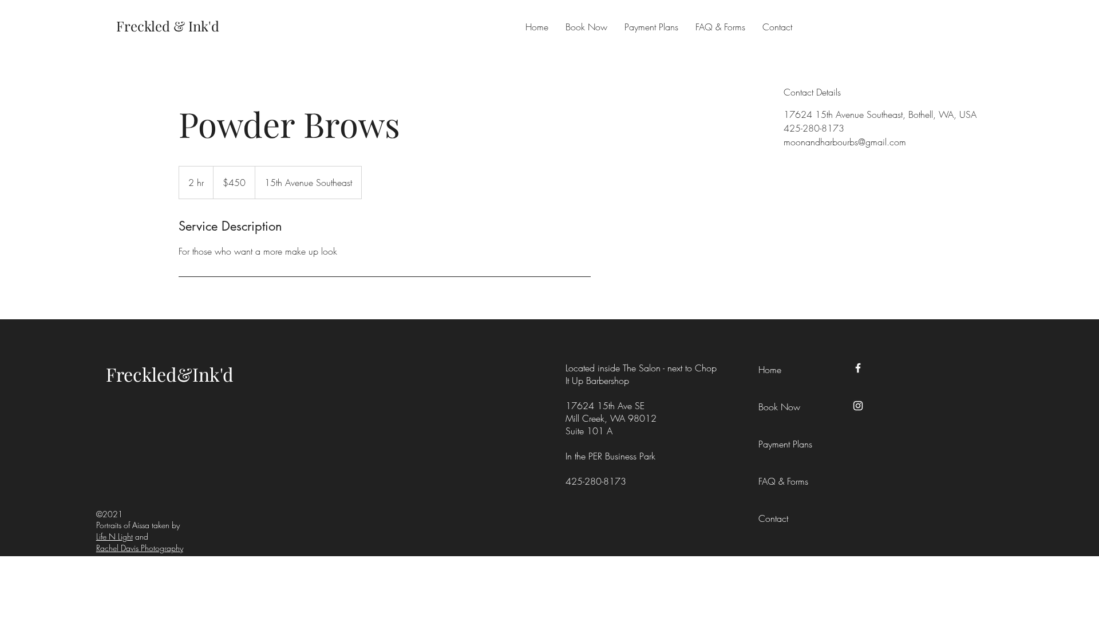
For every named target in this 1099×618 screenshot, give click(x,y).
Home (769, 369)
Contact (773, 518)
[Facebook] (858, 368)
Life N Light (114, 536)
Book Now (779, 407)
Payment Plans (784, 444)
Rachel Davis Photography (139, 547)
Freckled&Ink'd (170, 374)
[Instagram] (858, 405)
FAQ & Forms (783, 481)
